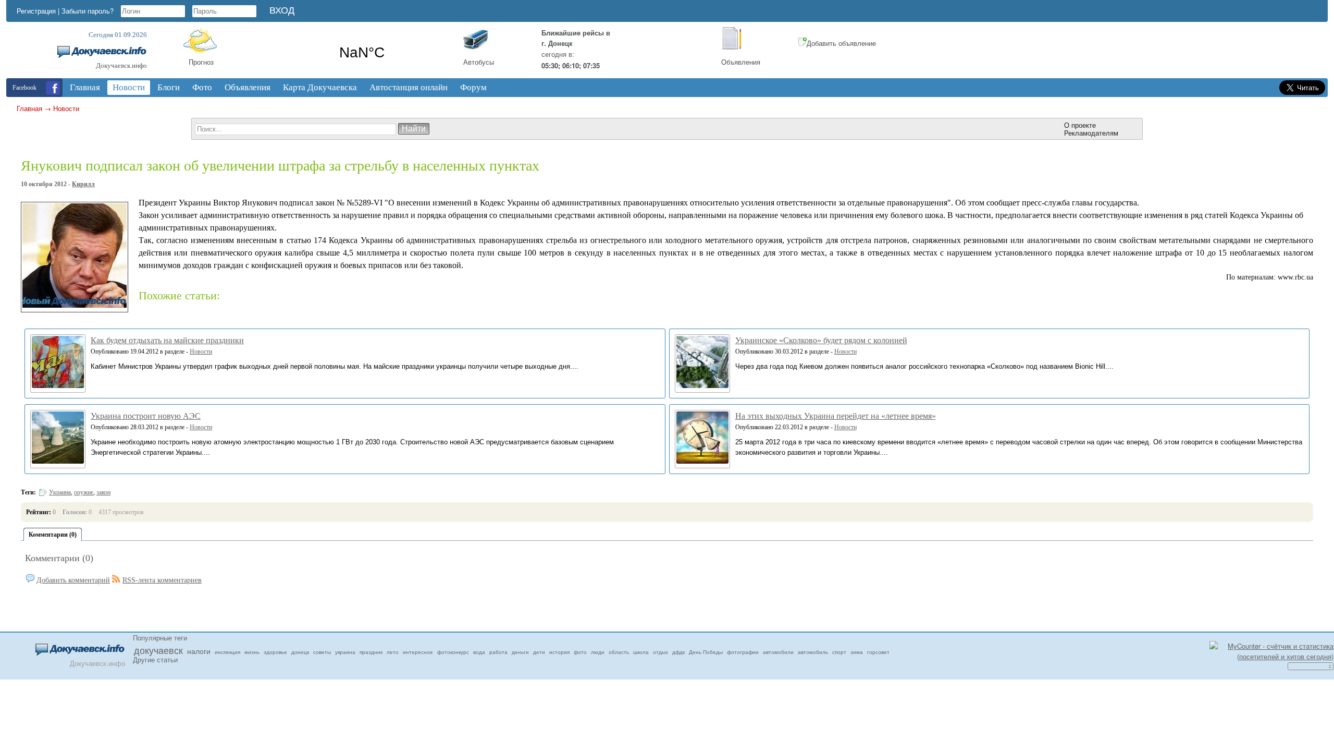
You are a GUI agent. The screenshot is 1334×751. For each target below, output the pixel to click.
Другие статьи (155, 659)
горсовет (878, 652)
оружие (83, 492)
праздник (371, 652)
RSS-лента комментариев (162, 580)
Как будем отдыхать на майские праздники (167, 340)
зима (856, 652)
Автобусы (478, 62)
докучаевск (158, 650)
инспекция (227, 652)
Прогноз (201, 62)
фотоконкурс (453, 652)
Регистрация (36, 11)
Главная (29, 108)
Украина (60, 492)
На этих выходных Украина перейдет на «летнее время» (835, 415)
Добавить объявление (841, 43)
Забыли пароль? (87, 11)
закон (103, 492)
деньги (520, 652)
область (619, 652)
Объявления (740, 62)
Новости (66, 108)
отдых (660, 652)
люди (597, 652)
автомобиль (813, 652)
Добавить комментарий (73, 580)
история (559, 652)
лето (393, 652)
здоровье (275, 652)
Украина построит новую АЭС (146, 415)
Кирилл (83, 184)
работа (498, 652)
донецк (300, 652)
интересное (418, 652)
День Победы (706, 652)
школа (641, 652)
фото (580, 652)
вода (479, 652)
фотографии (743, 652)
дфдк (678, 652)
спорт (839, 652)
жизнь (252, 652)
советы (322, 652)
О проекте (1080, 125)
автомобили (778, 652)
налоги (199, 651)
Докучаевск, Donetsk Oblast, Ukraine (362, 52)
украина (345, 652)
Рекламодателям (1091, 133)
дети (539, 652)
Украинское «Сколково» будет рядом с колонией (821, 340)
